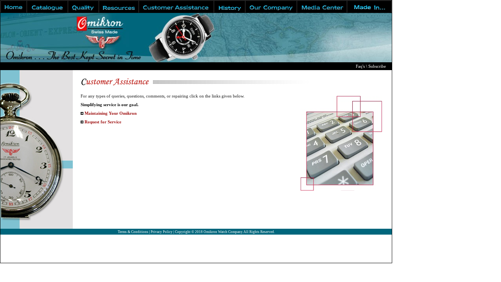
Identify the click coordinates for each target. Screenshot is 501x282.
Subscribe (377, 66)
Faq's (360, 66)
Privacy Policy (162, 232)
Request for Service (103, 122)
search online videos (25, 252)
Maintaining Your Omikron (111, 113)
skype (121, 259)
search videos (17, 238)
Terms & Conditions (133, 232)
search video (15, 245)
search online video (24, 259)
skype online (65, 259)
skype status (97, 259)
